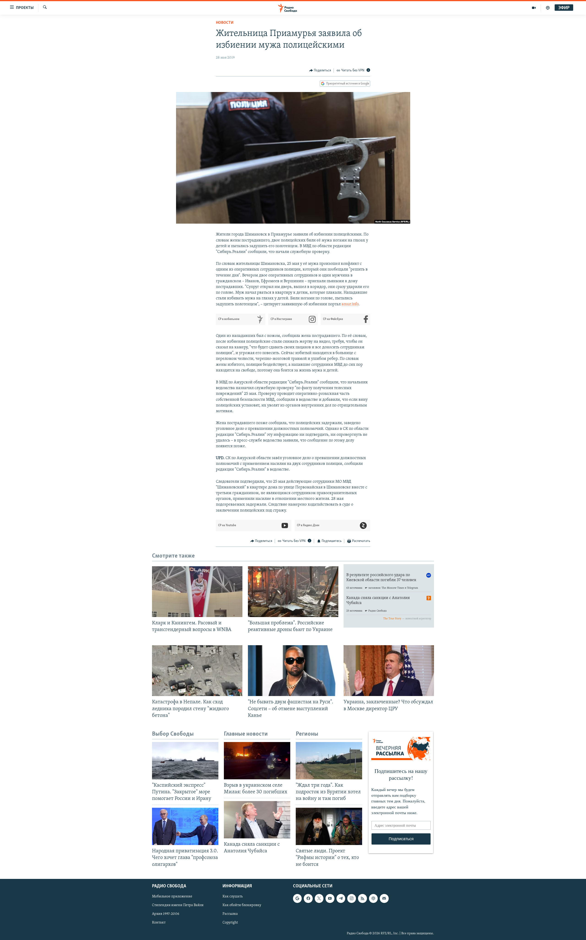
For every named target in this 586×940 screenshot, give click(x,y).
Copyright (230, 922)
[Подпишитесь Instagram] (351, 898)
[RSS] (362, 898)
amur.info (350, 304)
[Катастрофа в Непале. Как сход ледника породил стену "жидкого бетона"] (197, 670)
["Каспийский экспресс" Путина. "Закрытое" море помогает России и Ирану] (185, 760)
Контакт (158, 922)
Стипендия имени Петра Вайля (177, 905)
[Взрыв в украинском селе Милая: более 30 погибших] (257, 760)
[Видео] (534, 7)
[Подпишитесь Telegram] (340, 898)
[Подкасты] (373, 898)
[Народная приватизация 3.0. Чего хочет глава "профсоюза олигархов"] (185, 826)
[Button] (320, 70)
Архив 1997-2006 (165, 914)
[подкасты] (548, 7)
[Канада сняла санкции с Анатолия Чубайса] (257, 819)
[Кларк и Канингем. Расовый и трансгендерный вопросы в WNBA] (197, 591)
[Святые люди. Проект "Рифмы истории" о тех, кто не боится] (329, 826)
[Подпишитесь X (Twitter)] (319, 898)
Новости (224, 23)
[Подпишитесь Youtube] (330, 898)
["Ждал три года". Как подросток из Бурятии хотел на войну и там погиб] (329, 760)
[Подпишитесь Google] (297, 898)
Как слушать (232, 896)
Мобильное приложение (172, 896)
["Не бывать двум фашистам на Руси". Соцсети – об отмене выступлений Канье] (293, 670)
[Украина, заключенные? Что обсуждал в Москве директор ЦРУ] (389, 670)
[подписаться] (384, 898)
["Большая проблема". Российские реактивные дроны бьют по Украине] (293, 591)
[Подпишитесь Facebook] (308, 898)
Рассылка (230, 914)
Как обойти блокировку (241, 905)
